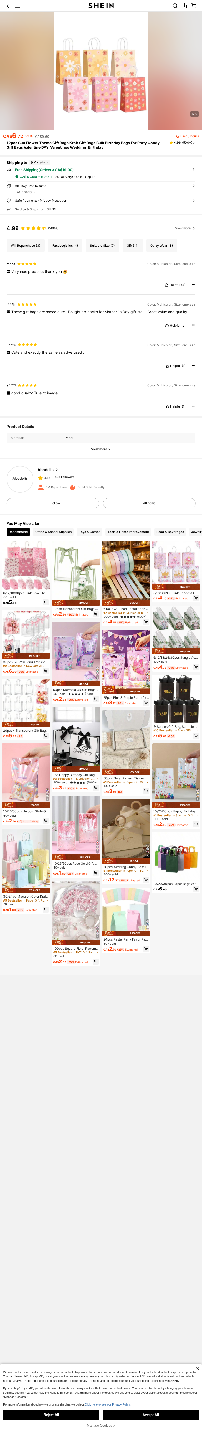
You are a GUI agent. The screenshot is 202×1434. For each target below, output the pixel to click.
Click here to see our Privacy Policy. (108, 1404)
